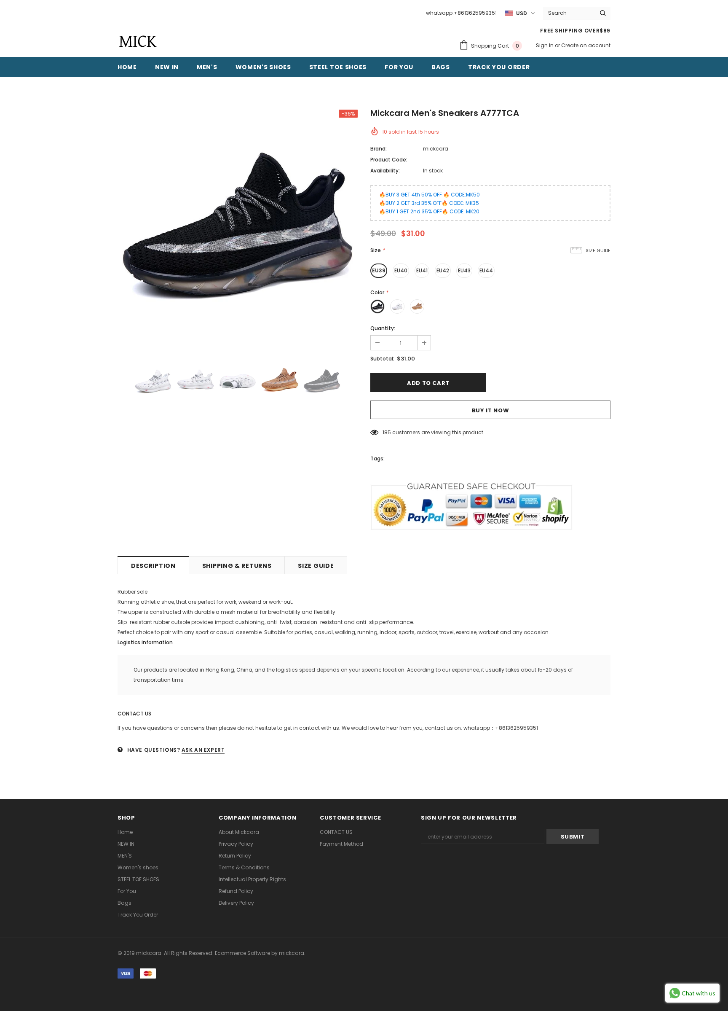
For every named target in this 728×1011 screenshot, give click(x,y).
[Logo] (138, 41)
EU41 (422, 270)
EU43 (464, 270)
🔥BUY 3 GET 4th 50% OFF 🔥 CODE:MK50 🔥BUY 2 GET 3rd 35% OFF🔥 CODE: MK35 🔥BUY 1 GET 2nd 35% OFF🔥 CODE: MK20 (429, 203)
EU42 (442, 270)
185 (387, 432)
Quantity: (382, 328)
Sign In (545, 45)
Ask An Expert (203, 749)
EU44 (486, 270)
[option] (238, 230)
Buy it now (490, 410)
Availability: (385, 170)
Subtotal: (382, 358)
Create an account (585, 45)
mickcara (435, 148)
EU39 (378, 270)
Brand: (378, 148)
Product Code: (388, 159)
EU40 (400, 270)
